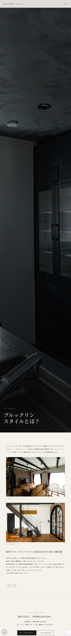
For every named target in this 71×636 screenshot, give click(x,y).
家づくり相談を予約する (27, 632)
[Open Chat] (4, 631)
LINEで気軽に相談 (45, 632)
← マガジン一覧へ (11, 585)
